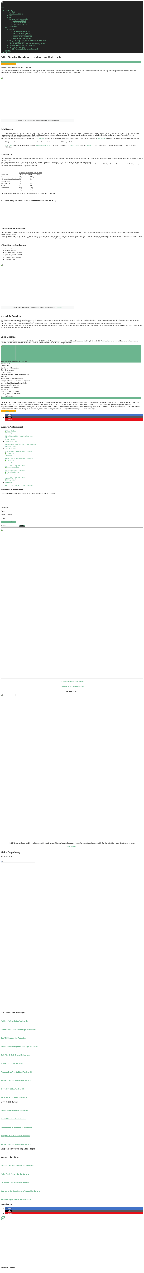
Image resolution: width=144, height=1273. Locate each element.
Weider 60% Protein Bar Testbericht (14, 1021)
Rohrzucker (101, 138)
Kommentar (5, 507)
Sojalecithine (40, 138)
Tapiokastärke (73, 145)
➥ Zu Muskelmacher (8, 64)
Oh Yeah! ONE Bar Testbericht (12, 1089)
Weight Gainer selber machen (22, 38)
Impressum (8, 1245)
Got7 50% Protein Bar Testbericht (13, 1038)
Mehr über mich (72, 846)
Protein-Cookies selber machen (22, 36)
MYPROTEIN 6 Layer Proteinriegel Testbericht (18, 1030)
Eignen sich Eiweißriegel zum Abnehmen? (22, 45)
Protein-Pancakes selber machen (22, 35)
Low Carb (12, 12)
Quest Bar (58, 307)
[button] (8, 415)
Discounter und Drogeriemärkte (18, 19)
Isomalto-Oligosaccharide (43, 145)
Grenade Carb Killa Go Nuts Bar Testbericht (17, 1166)
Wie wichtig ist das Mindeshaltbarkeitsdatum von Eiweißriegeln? (29, 40)
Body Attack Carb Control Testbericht (15, 1055)
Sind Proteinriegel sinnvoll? (17, 47)
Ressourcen (4, 1227)
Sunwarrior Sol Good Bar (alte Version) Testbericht (20, 1191)
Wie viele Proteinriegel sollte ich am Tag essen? (23, 49)
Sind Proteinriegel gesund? (17, 42)
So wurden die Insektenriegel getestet (72, 686)
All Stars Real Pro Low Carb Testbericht (16, 1080)
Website (3, 518)
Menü (2, 7)
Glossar (7, 52)
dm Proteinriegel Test (19, 21)
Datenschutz (8, 1247)
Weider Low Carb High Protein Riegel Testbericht (19, 1046)
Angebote (8, 51)
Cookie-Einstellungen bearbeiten (72, 1237)
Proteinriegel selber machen (21, 33)
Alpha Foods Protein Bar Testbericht (15, 1174)
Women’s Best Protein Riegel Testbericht (16, 1072)
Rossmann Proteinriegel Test (21, 22)
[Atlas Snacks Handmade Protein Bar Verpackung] (8, 359)
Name (3, 511)
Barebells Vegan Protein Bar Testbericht (16, 1199)
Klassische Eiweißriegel (16, 14)
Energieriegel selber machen (21, 31)
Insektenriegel (13, 26)
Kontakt (7, 1248)
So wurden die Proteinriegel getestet (72, 681)
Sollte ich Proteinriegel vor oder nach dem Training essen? (27, 44)
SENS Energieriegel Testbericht (12, 1063)
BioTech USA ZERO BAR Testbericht (14, 1097)
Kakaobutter (89, 145)
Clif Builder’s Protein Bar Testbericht (15, 1182)
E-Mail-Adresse (6, 514)
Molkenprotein (9, 145)
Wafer (10, 17)
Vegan (11, 15)
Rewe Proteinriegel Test (20, 24)
